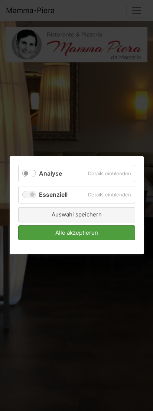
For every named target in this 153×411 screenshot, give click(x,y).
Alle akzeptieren (76, 232)
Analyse (50, 173)
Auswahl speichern (77, 214)
